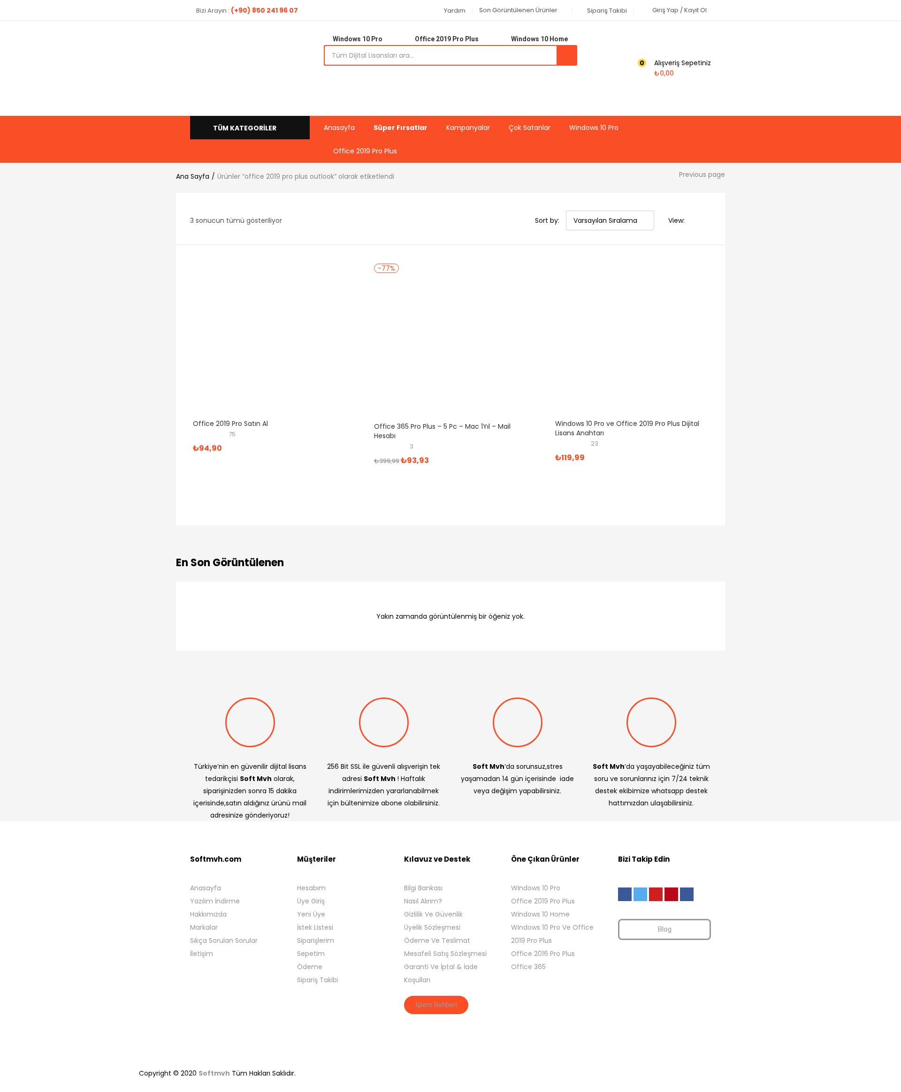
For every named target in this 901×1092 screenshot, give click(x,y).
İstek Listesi (315, 927)
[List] (707, 220)
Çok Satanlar (529, 127)
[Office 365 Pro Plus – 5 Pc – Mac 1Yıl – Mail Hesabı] (439, 344)
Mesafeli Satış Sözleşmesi (445, 953)
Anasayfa (339, 127)
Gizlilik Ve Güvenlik (433, 914)
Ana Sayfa (192, 176)
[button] (451, 11)
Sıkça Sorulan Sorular (224, 940)
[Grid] (694, 220)
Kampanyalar (468, 127)
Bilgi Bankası (423, 888)
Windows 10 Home (540, 914)
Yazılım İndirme (215, 901)
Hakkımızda (208, 914)
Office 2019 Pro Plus (365, 151)
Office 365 (528, 966)
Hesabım (311, 888)
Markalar (204, 927)
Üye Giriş (311, 901)
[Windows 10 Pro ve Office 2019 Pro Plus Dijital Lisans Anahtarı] (621, 341)
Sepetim (311, 953)
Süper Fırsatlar (401, 127)
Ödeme (309, 966)
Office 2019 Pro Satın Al (230, 423)
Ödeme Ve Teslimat (437, 940)
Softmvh (214, 1073)
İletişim (201, 953)
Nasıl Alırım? (423, 901)
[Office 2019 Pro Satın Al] (258, 341)
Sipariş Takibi (317, 980)
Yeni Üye (311, 914)
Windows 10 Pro (593, 127)
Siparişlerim (315, 940)
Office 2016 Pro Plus (543, 953)
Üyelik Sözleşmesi (432, 927)
